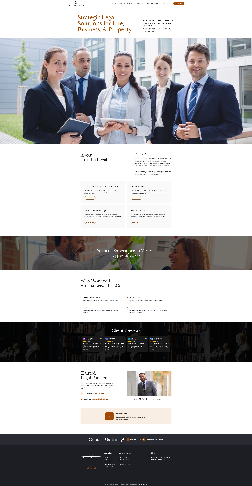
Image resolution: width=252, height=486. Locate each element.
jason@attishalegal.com (99, 399)
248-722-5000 (99, 393)
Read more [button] (85, 349)
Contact (165, 3)
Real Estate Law (125, 464)
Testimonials (109, 466)
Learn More (90, 198)
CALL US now (178, 3)
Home (114, 3)
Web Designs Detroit (143, 484)
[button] (170, 344)
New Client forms (152, 3)
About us (140, 3)
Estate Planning (125, 459)
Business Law (124, 457)
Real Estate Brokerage (127, 462)
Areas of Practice (125, 3)
